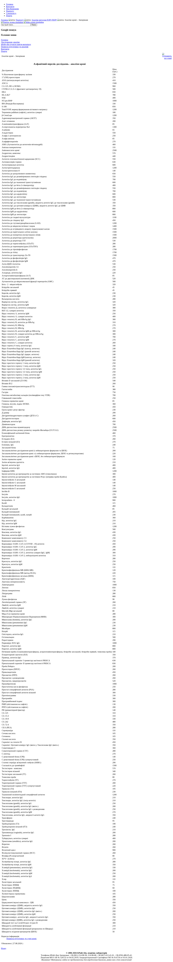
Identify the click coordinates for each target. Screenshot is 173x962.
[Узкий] (12, 22)
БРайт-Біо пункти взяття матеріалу (16, 44)
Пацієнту (20, 20)
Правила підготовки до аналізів (14, 47)
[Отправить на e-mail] (167, 55)
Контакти (5, 49)
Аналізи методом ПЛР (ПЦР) (44, 20)
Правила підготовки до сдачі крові (21, 939)
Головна (4, 20)
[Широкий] (34, 22)
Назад (3, 948)
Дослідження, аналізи (10, 42)
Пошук (4, 51)
